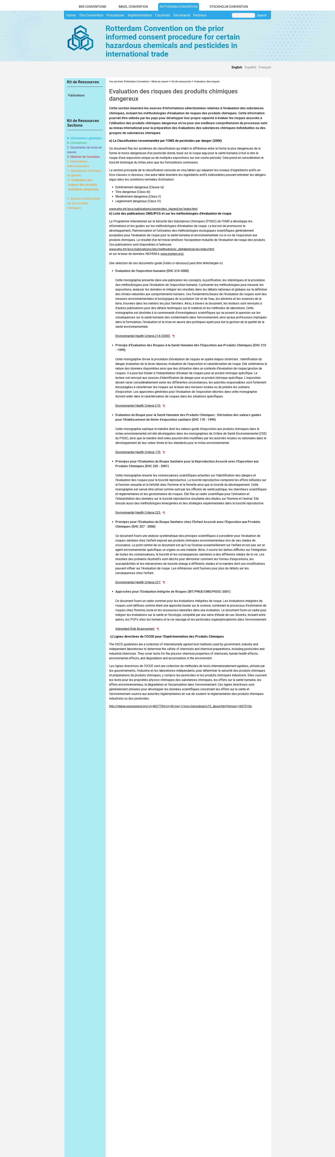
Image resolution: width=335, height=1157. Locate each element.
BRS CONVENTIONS (92, 7)
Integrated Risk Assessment (135, 629)
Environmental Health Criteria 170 (138, 452)
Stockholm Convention (229, 7)
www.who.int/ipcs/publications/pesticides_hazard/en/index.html (153, 209)
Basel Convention (133, 7)
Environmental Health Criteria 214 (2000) (143, 336)
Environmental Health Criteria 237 (138, 582)
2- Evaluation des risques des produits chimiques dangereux (83, 184)
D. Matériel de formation (83, 157)
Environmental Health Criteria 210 (138, 405)
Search (261, 15)
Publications (76, 95)
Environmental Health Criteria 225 (138, 512)
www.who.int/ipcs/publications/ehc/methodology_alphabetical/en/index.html (161, 249)
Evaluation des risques (206, 81)
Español (250, 67)
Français (265, 67)
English (237, 67)
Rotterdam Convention (179, 7)
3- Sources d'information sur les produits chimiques (83, 203)
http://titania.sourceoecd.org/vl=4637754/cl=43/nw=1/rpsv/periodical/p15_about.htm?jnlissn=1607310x (180, 706)
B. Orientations (77, 143)
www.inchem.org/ (172, 254)
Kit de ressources (181, 81)
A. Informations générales (84, 138)
